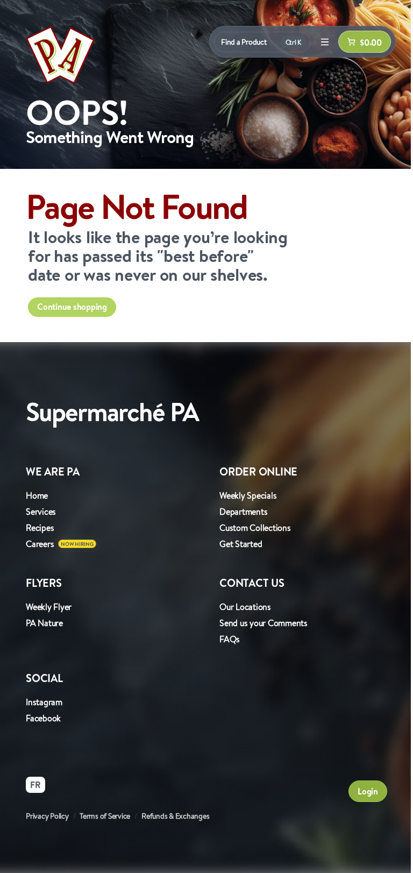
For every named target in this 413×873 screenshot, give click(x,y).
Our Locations (245, 607)
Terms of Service (105, 816)
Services (41, 511)
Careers (40, 544)
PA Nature (44, 623)
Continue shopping (72, 307)
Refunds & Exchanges (175, 816)
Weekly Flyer (49, 607)
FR (35, 785)
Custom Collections (255, 528)
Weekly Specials (247, 495)
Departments (243, 511)
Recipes (40, 528)
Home (37, 495)
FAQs (229, 639)
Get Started (240, 544)
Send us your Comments (263, 623)
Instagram (44, 702)
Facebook (43, 718)
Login (368, 791)
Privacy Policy (47, 816)
